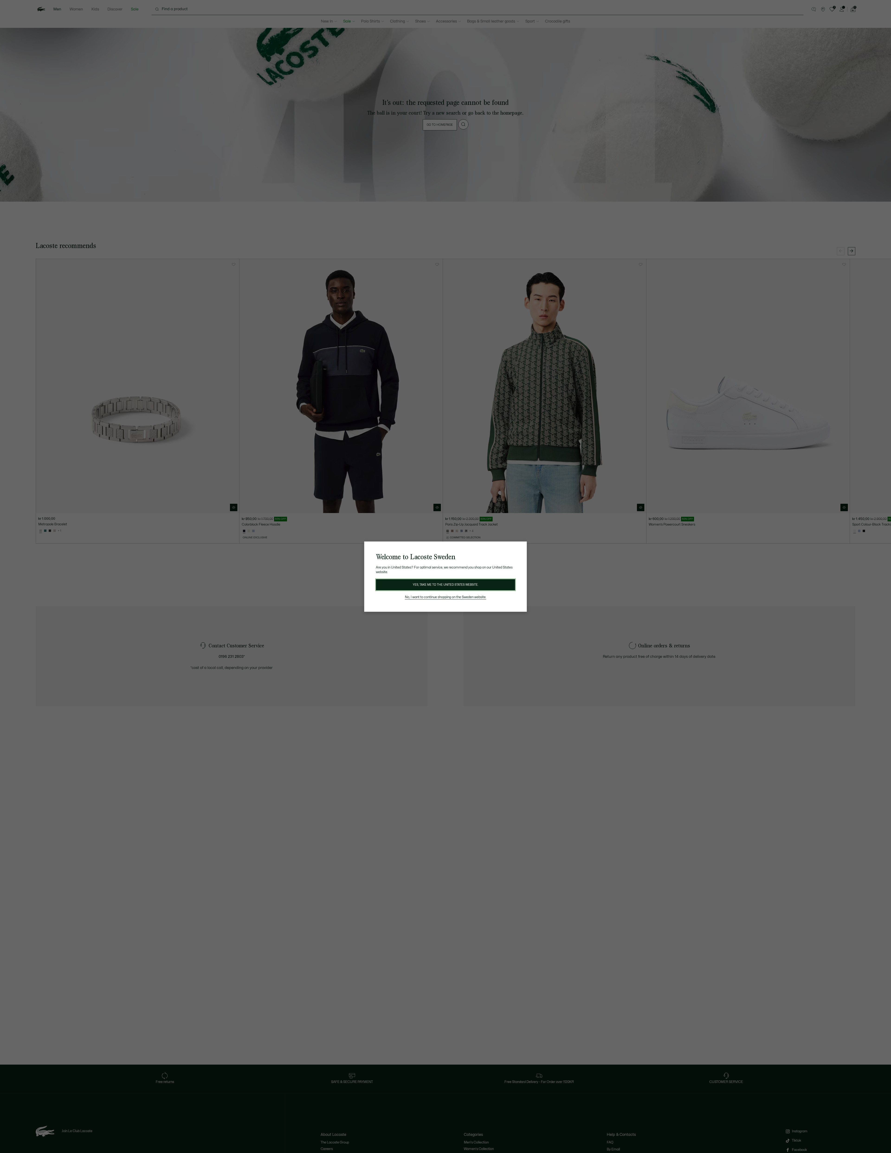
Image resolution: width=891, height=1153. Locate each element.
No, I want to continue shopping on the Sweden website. (445, 597)
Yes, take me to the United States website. (445, 584)
